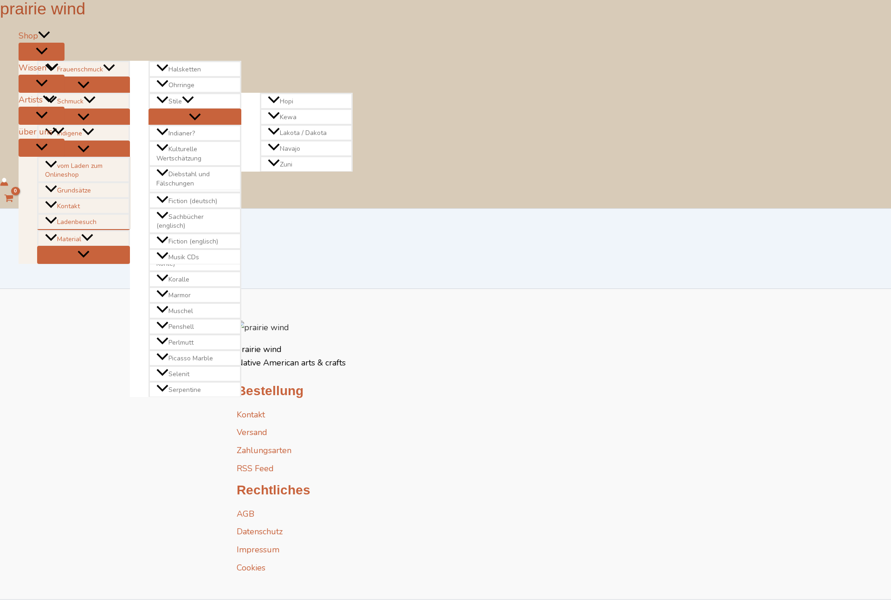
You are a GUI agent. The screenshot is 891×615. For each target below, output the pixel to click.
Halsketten (184, 69)
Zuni (286, 164)
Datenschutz (260, 531)
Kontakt (68, 206)
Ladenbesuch (77, 222)
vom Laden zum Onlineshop (74, 170)
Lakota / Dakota (303, 132)
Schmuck (70, 101)
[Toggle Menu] (42, 52)
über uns (35, 131)
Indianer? (181, 133)
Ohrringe (181, 85)
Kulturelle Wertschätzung (178, 154)
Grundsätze (74, 190)
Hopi (286, 101)
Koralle (178, 279)
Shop (28, 35)
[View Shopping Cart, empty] (9, 199)
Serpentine (184, 389)
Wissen (32, 67)
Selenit (178, 374)
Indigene (69, 133)
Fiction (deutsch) (192, 201)
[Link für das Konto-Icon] (4, 183)
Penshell (181, 326)
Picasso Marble (190, 358)
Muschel (180, 311)
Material (69, 239)
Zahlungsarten (264, 450)
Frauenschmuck (80, 69)
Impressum (258, 549)
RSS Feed (255, 468)
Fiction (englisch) (193, 241)
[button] (44, 36)
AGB (245, 513)
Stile (175, 101)
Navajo (290, 148)
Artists (31, 99)
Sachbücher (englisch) (180, 221)
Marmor (179, 295)
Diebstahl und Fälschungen (183, 179)
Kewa (288, 117)
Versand (252, 432)
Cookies (251, 567)
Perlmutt (181, 342)
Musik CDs (183, 257)
